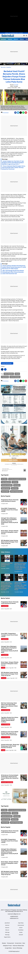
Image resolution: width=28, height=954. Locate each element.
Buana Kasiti (5, 491)
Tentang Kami (10, 943)
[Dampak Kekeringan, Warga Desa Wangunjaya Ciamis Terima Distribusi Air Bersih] (23, 747)
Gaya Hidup (20, 923)
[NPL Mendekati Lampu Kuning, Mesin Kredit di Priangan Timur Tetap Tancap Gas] (23, 543)
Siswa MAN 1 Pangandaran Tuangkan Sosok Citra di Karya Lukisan (9, 510)
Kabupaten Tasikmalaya (7, 782)
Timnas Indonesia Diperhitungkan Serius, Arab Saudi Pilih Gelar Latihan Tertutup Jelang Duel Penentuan (13, 167)
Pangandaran (5, 606)
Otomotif (21, 934)
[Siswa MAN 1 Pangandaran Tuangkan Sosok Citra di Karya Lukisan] (23, 511)
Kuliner (20, 927)
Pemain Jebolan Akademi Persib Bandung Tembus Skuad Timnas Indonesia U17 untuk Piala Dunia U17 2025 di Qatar (14, 267)
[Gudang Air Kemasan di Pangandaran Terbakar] (7, 558)
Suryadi (16, 84)
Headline (8, 67)
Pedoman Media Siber (18, 945)
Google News (8, 948)
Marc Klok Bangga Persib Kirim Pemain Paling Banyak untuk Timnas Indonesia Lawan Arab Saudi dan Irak (13, 272)
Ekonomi (16, 39)
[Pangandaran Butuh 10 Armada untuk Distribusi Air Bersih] (23, 502)
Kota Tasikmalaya (6, 710)
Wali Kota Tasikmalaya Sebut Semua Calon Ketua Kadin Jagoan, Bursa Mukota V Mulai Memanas (9, 705)
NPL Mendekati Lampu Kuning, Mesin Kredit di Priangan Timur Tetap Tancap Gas (9, 542)
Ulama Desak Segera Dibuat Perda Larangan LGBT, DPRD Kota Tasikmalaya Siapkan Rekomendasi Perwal (20, 586)
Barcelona (16, 485)
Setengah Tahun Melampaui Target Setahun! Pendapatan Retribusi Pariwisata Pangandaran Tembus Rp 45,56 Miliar (9, 521)
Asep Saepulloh (6, 482)
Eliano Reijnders (9, 374)
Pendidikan (20, 930)
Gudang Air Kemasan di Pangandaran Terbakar (7, 564)
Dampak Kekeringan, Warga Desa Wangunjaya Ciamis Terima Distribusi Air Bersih (10, 746)
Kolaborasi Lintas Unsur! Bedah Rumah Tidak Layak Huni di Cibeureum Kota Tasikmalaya (9, 733)
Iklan (23, 943)
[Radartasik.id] (8, 36)
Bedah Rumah (5, 488)
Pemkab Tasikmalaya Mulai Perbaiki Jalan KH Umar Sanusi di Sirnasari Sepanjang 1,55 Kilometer (20, 566)
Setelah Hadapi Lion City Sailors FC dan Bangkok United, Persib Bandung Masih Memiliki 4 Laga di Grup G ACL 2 (13, 162)
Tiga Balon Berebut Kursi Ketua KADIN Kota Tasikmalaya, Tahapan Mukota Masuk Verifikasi (9, 720)
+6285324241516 (14, 918)
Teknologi (7, 934)
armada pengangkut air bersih (17, 479)
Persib (17, 374)
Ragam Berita (7, 937)
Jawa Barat (3, 39)
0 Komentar (5, 112)
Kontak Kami (18, 943)
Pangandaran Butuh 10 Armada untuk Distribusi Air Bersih (9, 500)
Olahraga (7, 932)
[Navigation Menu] (26, 36)
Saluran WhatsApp (17, 948)
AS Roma (15, 482)
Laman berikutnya (6, 363)
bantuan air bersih (7, 485)
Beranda (3, 67)
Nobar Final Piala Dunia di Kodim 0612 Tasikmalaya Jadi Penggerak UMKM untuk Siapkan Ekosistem (6, 586)
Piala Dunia (5, 377)
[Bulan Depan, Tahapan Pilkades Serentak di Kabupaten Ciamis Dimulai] (23, 533)
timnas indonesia (15, 377)
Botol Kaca (14, 488)
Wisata (20, 932)
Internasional (21, 925)
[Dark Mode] (24, 36)
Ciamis (3, 667)
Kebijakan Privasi (7, 945)
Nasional (10, 39)
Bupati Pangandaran (16, 491)
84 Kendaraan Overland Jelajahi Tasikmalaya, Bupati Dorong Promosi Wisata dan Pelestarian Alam (9, 777)
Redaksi (4, 943)
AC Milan (4, 479)
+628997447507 (14, 916)
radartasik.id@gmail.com (14, 914)
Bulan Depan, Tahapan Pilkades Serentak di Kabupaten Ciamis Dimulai (9, 532)
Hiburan (22, 39)
